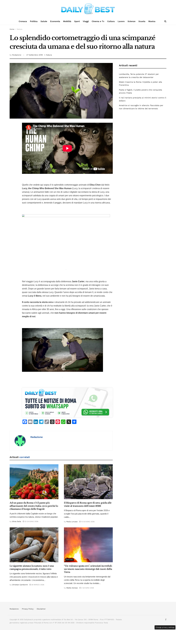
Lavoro (121, 21)
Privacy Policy (28, 609)
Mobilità (67, 21)
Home (12, 29)
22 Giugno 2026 (31, 521)
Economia (55, 21)
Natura (19, 29)
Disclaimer (41, 609)
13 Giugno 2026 (87, 522)
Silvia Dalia (16, 521)
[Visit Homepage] (88, 8)
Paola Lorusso (72, 522)
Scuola (141, 21)
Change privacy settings (165, 627)
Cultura (111, 21)
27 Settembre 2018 (34, 55)
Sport (77, 21)
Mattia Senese (72, 588)
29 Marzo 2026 (37, 585)
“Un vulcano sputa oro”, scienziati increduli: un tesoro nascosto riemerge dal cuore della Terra (88, 568)
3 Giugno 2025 (87, 588)
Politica (34, 21)
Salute (44, 21)
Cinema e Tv (98, 21)
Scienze (131, 21)
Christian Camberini (20, 585)
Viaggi (86, 21)
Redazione (16, 55)
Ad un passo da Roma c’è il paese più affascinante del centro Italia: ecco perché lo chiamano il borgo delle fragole (34, 505)
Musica (151, 21)
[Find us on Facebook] (165, 619)
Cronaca (23, 21)
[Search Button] (165, 21)
